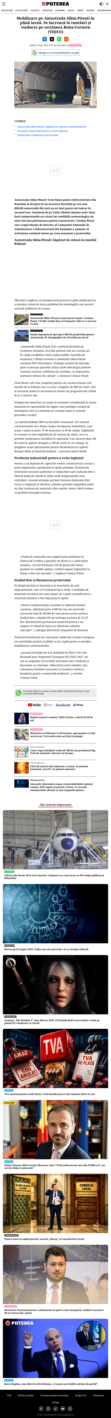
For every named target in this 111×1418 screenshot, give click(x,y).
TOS (9, 1395)
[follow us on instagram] (48, 705)
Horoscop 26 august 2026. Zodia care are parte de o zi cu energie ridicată (46, 949)
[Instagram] (48, 1409)
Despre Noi (81, 1395)
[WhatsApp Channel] (70, 1409)
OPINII (80, 10)
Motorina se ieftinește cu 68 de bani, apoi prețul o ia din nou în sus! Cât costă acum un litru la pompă (62, 735)
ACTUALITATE (21, 10)
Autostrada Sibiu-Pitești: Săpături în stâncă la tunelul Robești (51, 126)
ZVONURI (90, 10)
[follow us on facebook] (63, 705)
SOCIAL (71, 10)
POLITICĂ (35, 10)
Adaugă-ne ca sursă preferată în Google (58, 52)
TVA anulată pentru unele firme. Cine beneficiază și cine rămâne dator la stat (49, 1094)
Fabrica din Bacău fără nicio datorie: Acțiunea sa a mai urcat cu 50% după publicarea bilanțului (54, 877)
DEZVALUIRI (6, 10)
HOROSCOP (9, 945)
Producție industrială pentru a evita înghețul (42, 131)
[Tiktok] (55, 1409)
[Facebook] (41, 1409)
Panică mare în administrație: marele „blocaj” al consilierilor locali (44, 1239)
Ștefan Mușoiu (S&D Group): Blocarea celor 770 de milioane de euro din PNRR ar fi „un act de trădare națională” (54, 1166)
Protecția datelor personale (54, 1395)
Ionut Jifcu (61, 45)
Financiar (47, 10)
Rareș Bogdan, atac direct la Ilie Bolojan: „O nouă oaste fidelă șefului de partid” (51, 1384)
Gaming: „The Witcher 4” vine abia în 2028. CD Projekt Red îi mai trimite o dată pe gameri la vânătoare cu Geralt (52, 1021)
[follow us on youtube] (34, 705)
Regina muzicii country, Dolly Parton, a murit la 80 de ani (61, 719)
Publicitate (98, 1395)
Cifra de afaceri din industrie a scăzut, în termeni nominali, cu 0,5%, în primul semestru (59, 768)
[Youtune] (63, 1409)
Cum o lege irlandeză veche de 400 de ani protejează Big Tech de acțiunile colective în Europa (62, 752)
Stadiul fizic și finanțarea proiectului (37, 135)
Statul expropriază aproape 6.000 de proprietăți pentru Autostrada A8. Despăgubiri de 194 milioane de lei (62, 336)
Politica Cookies (26, 1395)
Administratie (11, 1235)
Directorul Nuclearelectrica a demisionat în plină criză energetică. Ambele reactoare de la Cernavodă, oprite (54, 1311)
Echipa (55, 1402)
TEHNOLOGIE (10, 1016)
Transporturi (36, 314)
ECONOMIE (60, 10)
